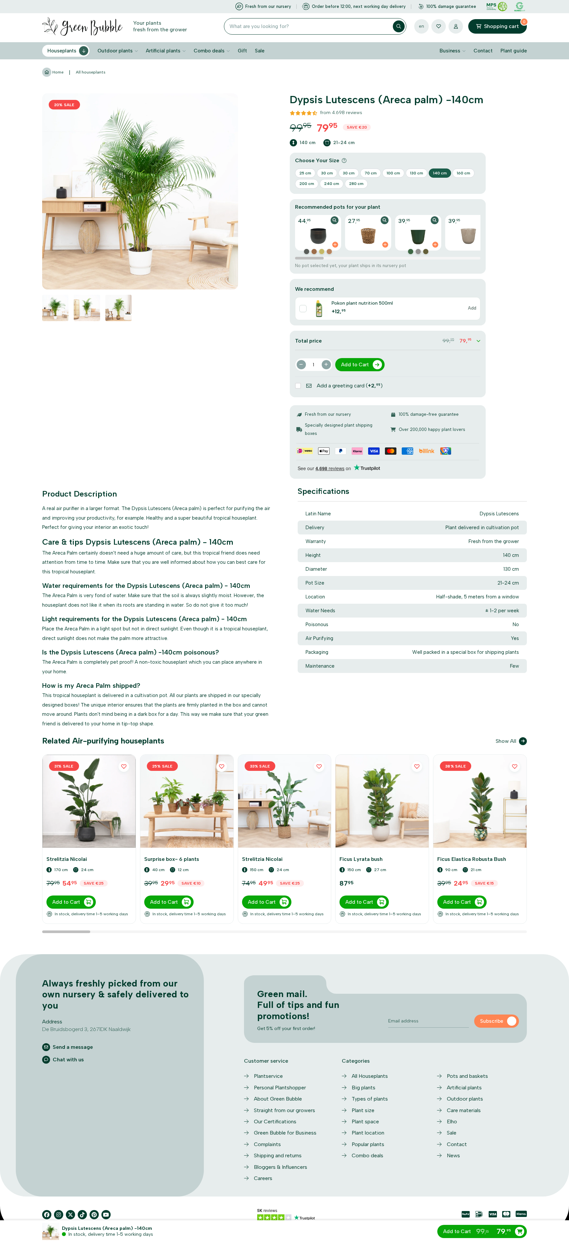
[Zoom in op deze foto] (140, 191)
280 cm (356, 183)
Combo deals (209, 51)
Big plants (363, 1087)
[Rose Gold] (329, 251)
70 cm (371, 173)
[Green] (410, 251)
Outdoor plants (115, 51)
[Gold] (321, 251)
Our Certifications (275, 1121)
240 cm (331, 183)
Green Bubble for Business (285, 1133)
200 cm (306, 183)
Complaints (267, 1144)
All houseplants (90, 72)
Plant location (368, 1133)
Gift (242, 51)
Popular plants (368, 1144)
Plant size (363, 1110)
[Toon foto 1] (55, 308)
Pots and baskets (467, 1076)
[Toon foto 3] (118, 308)
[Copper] (306, 251)
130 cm (416, 173)
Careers (263, 1178)
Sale (259, 51)
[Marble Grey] (418, 251)
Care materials (464, 1110)
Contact (483, 51)
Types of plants (370, 1099)
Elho (452, 1121)
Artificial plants (163, 51)
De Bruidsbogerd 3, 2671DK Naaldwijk (86, 1029)
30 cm (327, 173)
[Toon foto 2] (87, 308)
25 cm (305, 173)
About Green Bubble (278, 1099)
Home (57, 72)
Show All (506, 741)
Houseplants (61, 51)
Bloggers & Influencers (280, 1167)
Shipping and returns (278, 1155)
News (453, 1155)
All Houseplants (370, 1076)
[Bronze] (314, 251)
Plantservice (268, 1076)
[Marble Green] (425, 251)
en (421, 26)
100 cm (393, 173)
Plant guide (514, 51)
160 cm (463, 173)
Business (450, 51)
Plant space (365, 1121)
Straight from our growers (284, 1110)
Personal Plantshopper (280, 1087)
